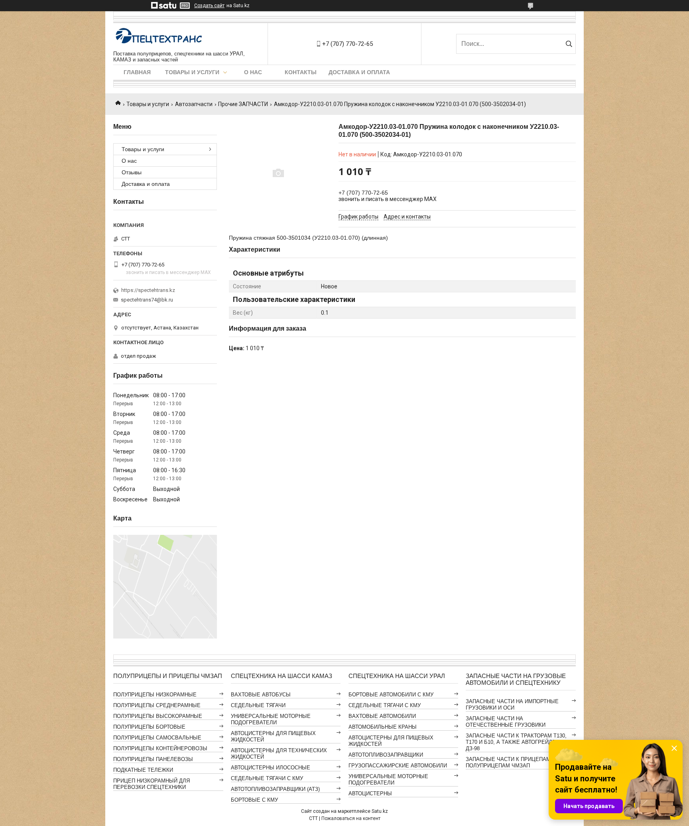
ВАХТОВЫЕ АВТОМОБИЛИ (382, 716)
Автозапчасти (194, 104)
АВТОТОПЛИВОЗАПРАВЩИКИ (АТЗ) (275, 789)
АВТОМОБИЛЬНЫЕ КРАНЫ (382, 727)
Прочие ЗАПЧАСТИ (243, 104)
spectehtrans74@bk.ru (147, 300)
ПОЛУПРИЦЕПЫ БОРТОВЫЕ (149, 727)
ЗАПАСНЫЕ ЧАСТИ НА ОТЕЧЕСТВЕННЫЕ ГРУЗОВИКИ (505, 722)
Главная (137, 72)
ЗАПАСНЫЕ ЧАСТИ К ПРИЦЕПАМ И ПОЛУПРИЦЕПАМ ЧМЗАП (511, 762)
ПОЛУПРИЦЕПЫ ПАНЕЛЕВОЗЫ (153, 759)
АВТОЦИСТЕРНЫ (370, 793)
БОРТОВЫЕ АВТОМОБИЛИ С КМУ (390, 695)
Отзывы (132, 172)
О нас (253, 72)
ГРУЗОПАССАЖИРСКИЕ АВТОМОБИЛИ (397, 766)
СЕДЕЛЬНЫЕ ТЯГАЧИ (258, 705)
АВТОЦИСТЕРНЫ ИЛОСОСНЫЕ (270, 768)
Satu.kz (380, 811)
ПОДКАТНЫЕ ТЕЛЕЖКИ (143, 770)
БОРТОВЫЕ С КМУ (254, 800)
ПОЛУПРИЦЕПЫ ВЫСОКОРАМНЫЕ (157, 716)
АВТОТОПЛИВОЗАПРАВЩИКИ (385, 755)
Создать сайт (209, 5)
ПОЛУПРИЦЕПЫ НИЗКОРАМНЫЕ (155, 695)
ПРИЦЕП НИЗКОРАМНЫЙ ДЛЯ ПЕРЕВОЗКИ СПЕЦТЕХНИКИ (151, 784)
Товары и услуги (192, 72)
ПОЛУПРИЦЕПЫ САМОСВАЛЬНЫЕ (157, 738)
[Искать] (569, 44)
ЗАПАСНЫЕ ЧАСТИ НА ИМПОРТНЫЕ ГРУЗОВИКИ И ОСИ (512, 704)
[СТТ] (159, 37)
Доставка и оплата (359, 72)
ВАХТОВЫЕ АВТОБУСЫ (261, 695)
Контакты (301, 72)
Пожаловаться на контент (350, 818)
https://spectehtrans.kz (148, 290)
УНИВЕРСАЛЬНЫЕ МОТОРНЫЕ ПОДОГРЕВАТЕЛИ (271, 719)
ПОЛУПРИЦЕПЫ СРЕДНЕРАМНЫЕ (157, 705)
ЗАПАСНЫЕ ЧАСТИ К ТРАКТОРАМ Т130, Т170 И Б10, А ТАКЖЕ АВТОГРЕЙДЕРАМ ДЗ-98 (516, 742)
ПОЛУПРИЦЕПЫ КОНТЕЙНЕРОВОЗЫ (160, 748)
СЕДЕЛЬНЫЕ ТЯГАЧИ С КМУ (267, 778)
